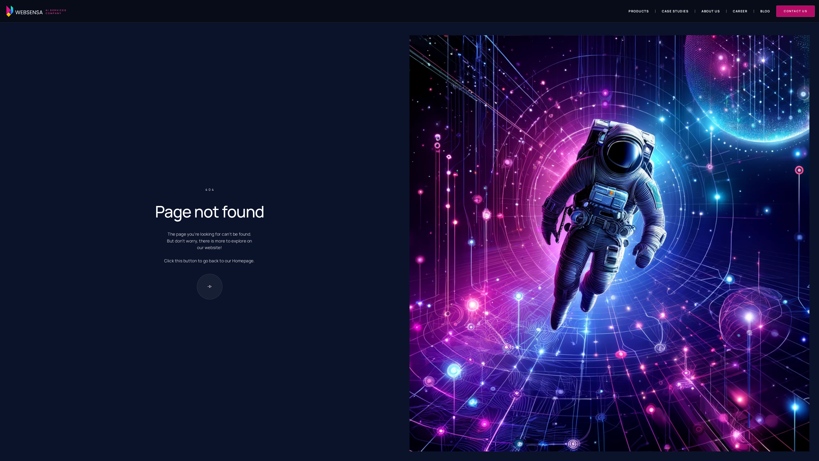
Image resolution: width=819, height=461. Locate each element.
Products (639, 11)
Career (740, 11)
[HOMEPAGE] (209, 286)
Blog (765, 11)
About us (710, 11)
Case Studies (675, 11)
